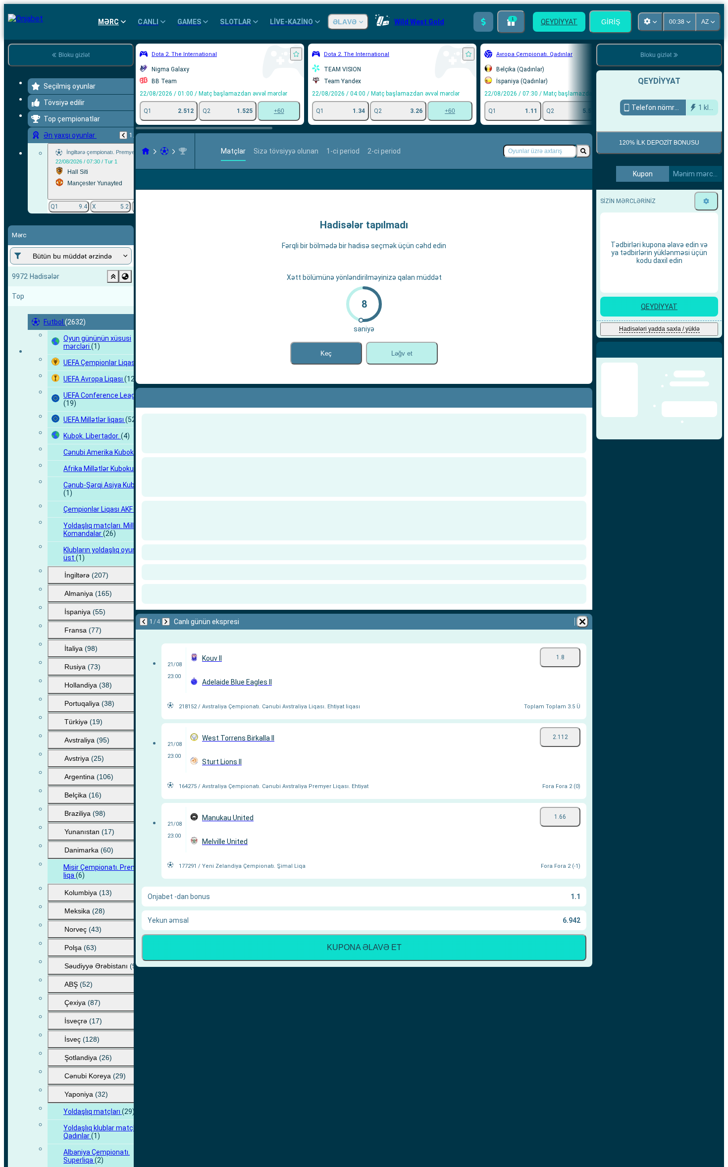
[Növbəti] (169, 412)
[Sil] (582, 412)
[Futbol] (164, 151)
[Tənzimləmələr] (706, 201)
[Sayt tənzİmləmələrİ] (650, 21)
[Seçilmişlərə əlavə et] (296, 54)
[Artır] (483, 22)
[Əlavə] (512, 187)
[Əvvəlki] (123, 135)
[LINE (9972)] (146, 151)
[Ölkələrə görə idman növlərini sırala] (125, 276)
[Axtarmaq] (583, 151)
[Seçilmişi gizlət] (113, 276)
